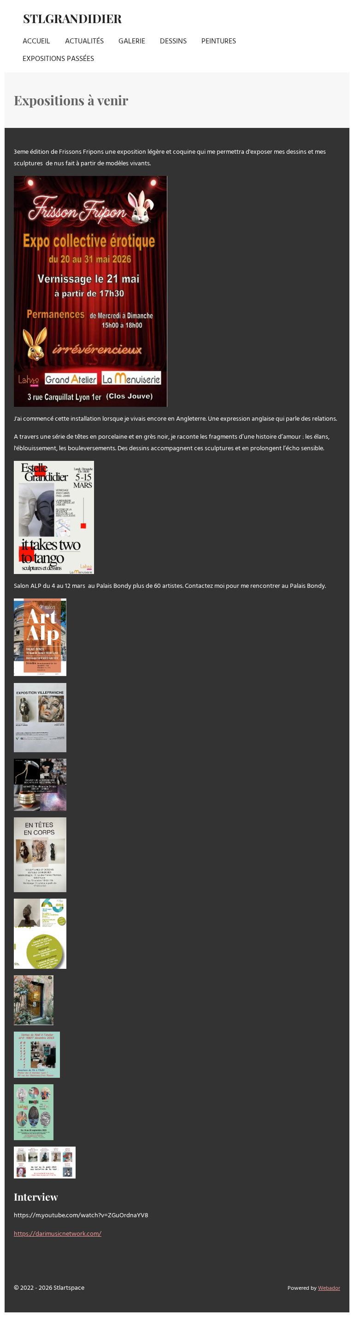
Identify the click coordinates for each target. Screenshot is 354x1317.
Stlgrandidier (72, 18)
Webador (329, 1288)
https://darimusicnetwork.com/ (57, 1234)
